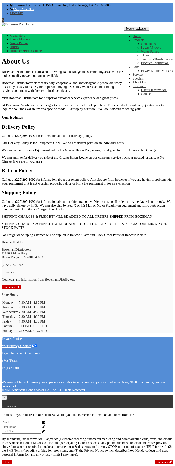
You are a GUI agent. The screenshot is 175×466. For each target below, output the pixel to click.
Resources (139, 86)
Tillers (145, 55)
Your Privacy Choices (16, 346)
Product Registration (155, 63)
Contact (146, 94)
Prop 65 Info (10, 368)
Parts (136, 67)
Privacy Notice (12, 338)
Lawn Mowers (151, 47)
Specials (138, 78)
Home (137, 36)
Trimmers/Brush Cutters (157, 59)
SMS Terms (10, 360)
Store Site (16, 13)
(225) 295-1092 (23, 9)
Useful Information (154, 90)
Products (138, 40)
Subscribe (10, 287)
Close (6, 462)
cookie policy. (11, 386)
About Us (139, 82)
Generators (148, 44)
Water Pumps (150, 51)
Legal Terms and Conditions (21, 353)
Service (138, 74)
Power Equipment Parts (157, 70)
